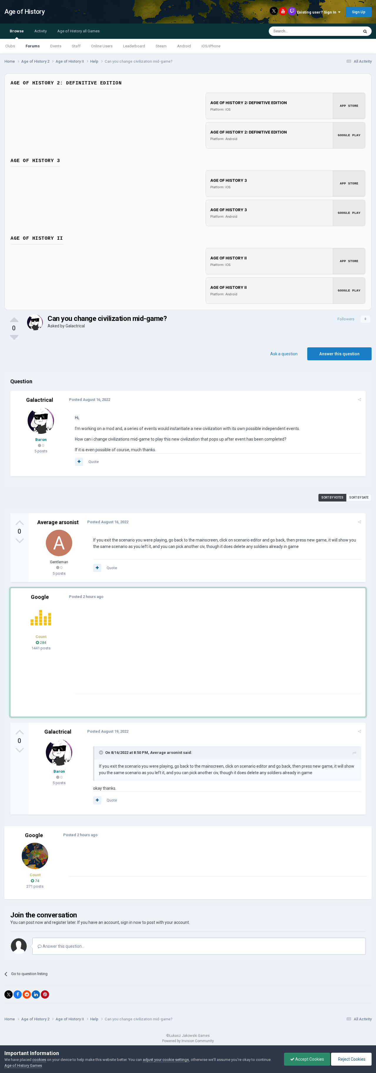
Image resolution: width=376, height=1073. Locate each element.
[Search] (365, 31)
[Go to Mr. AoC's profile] (41, 617)
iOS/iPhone (211, 46)
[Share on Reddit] (27, 994)
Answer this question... (63, 946)
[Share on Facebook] (18, 994)
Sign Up (358, 12)
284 (42, 642)
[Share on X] (8, 994)
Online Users (102, 46)
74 (36, 881)
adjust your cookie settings (166, 1059)
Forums (33, 46)
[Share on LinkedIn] (36, 994)
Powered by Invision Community (188, 1041)
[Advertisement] (182, 653)
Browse (17, 31)
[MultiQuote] (79, 462)
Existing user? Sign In (317, 12)
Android (184, 46)
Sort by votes (332, 497)
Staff (76, 46)
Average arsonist (58, 522)
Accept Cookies (309, 1059)
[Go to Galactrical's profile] (35, 322)
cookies (39, 1059)
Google (40, 597)
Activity (40, 31)
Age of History (24, 11)
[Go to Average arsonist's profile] (59, 543)
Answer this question (339, 353)
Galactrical (75, 326)
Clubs (10, 46)
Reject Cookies (351, 1059)
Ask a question (284, 353)
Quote (93, 461)
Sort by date (359, 497)
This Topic (342, 31)
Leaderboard (134, 46)
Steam (161, 46)
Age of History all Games (78, 31)
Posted (89, 399)
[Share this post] (359, 399)
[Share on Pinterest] (45, 994)
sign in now (131, 922)
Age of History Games (23, 1065)
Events (55, 46)
